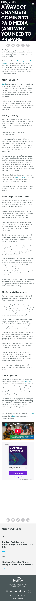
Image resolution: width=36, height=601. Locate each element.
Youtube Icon (15, 591)
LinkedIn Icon (11, 591)
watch (32, 414)
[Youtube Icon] (13, 45)
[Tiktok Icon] (18, 45)
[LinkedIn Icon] (8, 45)
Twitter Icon (29, 591)
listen (14, 416)
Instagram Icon (6, 591)
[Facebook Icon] (23, 45)
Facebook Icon (25, 591)
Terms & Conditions (22, 595)
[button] (33, 3)
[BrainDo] (5, 3)
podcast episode (19, 177)
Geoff (4, 84)
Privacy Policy (13, 595)
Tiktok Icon (20, 591)
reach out (28, 382)
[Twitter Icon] (28, 45)
